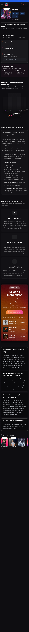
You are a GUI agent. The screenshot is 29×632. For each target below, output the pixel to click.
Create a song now (14, 312)
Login (24, 4)
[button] (14, 322)
